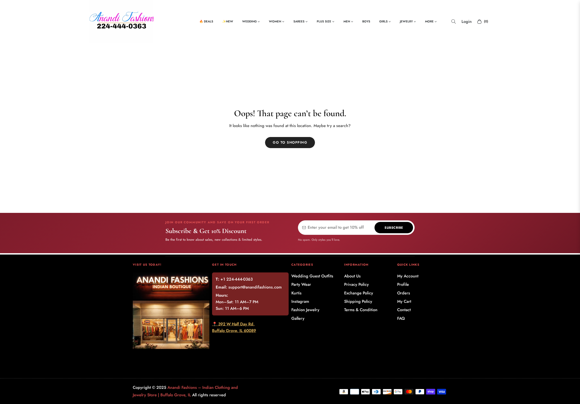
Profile (403, 284)
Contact (404, 310)
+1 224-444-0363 (236, 279)
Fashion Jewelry (305, 310)
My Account (407, 276)
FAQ (401, 318)
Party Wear (301, 284)
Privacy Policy (356, 284)
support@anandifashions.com (255, 287)
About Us (352, 276)
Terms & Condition (360, 310)
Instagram (300, 301)
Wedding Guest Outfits (312, 276)
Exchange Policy (358, 293)
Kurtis (296, 293)
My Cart (404, 301)
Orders (403, 293)
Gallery (297, 318)
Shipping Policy (358, 301)
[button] (454, 21)
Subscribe (393, 227)
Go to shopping (290, 142)
